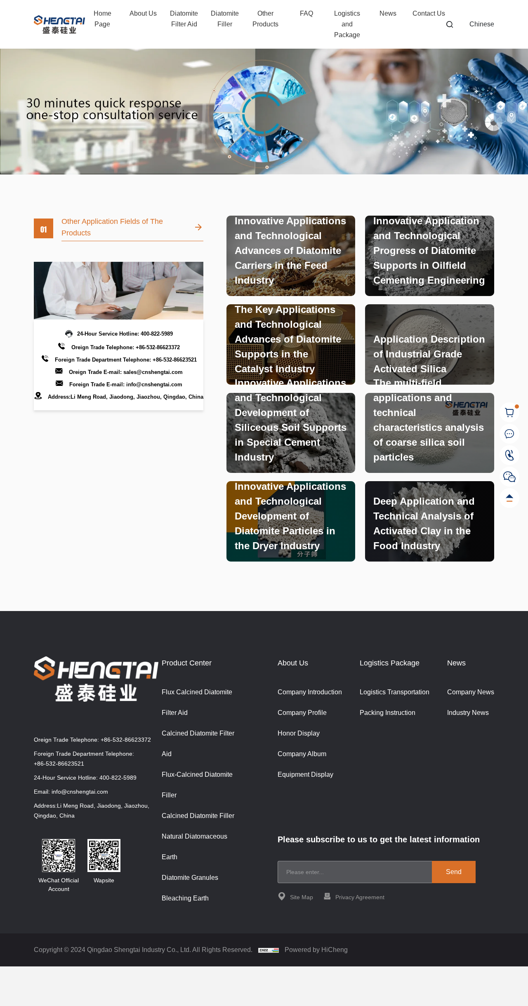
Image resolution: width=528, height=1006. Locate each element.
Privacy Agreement (359, 897)
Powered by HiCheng (316, 949)
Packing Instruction (387, 712)
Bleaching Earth (185, 898)
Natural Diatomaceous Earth (194, 846)
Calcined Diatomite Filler (198, 815)
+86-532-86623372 (158, 347)
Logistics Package (390, 663)
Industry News (468, 712)
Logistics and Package (347, 24)
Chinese (481, 24)
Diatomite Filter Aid (184, 19)
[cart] (509, 412)
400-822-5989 (157, 334)
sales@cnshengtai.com (153, 372)
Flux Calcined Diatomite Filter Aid (197, 702)
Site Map (301, 897)
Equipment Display (305, 774)
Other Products (265, 19)
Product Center (187, 663)
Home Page (102, 19)
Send (454, 871)
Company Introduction (310, 692)
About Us (143, 13)
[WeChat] (509, 477)
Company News (470, 692)
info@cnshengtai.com (154, 384)
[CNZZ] (269, 949)
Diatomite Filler (225, 19)
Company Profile (302, 712)
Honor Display (299, 733)
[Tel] (509, 455)
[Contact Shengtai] (509, 434)
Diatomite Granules (190, 877)
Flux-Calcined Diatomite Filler (197, 785)
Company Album (302, 753)
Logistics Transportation (394, 692)
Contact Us (428, 13)
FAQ (306, 13)
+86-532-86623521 (175, 360)
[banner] (264, 105)
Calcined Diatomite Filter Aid (198, 743)
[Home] (59, 24)
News (388, 13)
